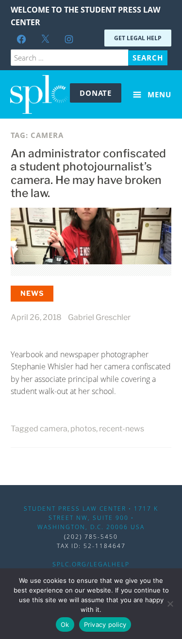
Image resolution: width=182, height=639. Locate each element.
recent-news (121, 428)
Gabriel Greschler (99, 317)
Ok (65, 624)
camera (53, 428)
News (32, 293)
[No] (170, 604)
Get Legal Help (138, 38)
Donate (96, 93)
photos (83, 428)
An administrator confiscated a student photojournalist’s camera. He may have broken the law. (88, 173)
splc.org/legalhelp (91, 564)
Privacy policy (105, 624)
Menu (158, 94)
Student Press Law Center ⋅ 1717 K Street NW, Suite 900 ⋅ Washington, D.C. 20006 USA (91, 517)
